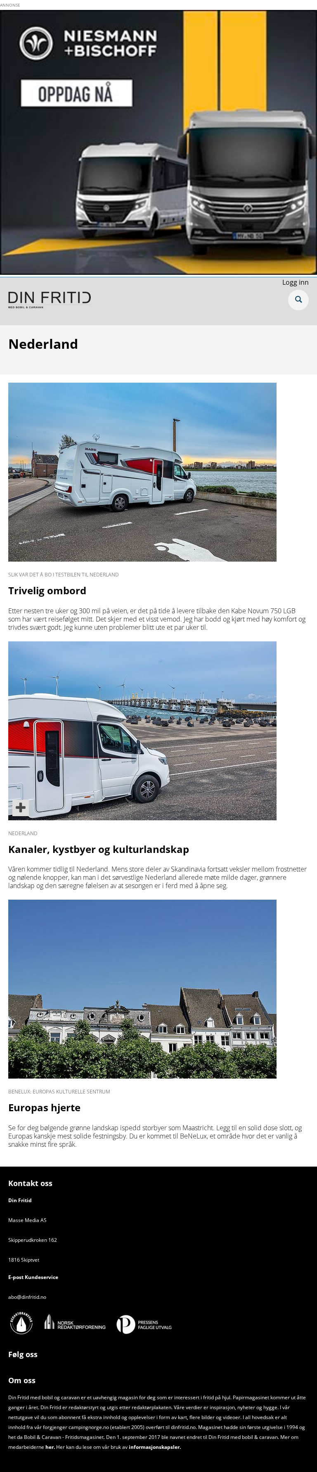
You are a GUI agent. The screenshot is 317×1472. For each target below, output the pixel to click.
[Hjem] (49, 301)
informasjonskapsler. (154, 1447)
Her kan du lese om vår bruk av (92, 1447)
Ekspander (298, 300)
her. (50, 1447)
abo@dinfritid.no (27, 1297)
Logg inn (295, 282)
